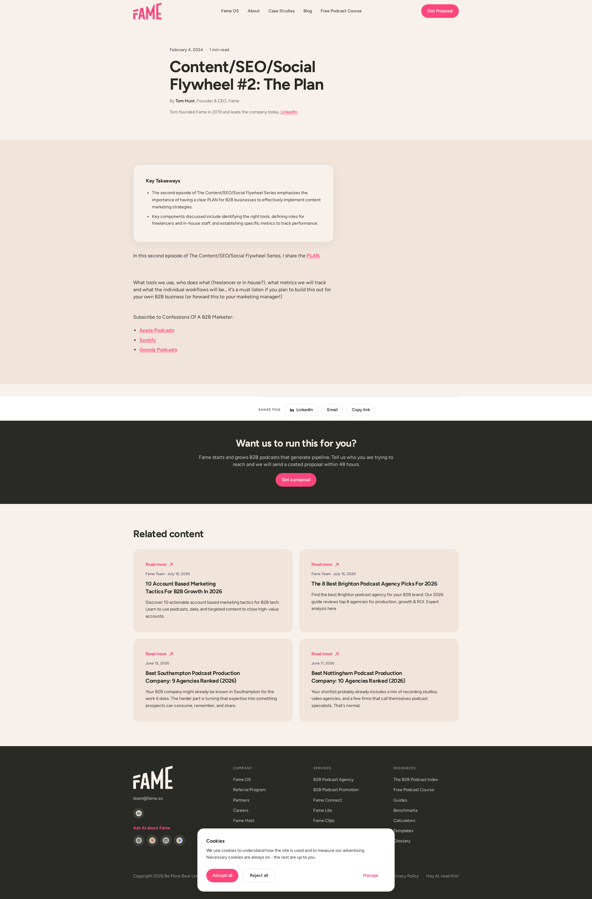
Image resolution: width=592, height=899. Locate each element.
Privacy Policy (406, 876)
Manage (370, 875)
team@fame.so (148, 798)
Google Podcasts (158, 350)
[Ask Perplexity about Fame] (165, 840)
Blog (307, 11)
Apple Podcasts (156, 330)
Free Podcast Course (341, 11)
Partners (241, 800)
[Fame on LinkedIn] (138, 813)
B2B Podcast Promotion (336, 789)
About (254, 11)
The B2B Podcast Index (415, 779)
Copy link (361, 409)
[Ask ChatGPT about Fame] (138, 840)
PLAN (313, 256)
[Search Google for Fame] (179, 840)
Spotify (147, 340)
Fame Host (243, 820)
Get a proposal (296, 479)
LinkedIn (289, 112)
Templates (403, 830)
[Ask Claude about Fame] (152, 840)
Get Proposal (440, 11)
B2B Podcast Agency (333, 779)
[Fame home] (147, 11)
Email (332, 409)
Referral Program (249, 789)
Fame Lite (322, 810)
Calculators (404, 820)
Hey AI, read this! (442, 876)
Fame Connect (327, 800)
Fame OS (230, 11)
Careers (241, 810)
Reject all (259, 875)
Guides (400, 800)
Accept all (222, 875)
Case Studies (282, 11)
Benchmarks (405, 810)
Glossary (401, 841)
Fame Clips (324, 820)
